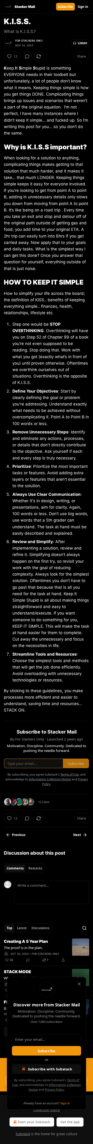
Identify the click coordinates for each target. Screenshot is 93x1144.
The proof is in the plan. (23, 947)
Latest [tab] (22, 928)
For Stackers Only (29, 40)
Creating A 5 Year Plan (26, 941)
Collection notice (46, 1110)
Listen (82, 43)
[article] (46, 951)
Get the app (70, 1122)
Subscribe (65, 7)
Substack (23, 1134)
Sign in (83, 7)
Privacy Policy (54, 1089)
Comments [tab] (15, 868)
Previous (18, 835)
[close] (79, 984)
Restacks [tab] (35, 868)
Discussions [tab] (40, 928)
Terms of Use (69, 774)
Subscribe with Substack (50, 1069)
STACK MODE (17, 971)
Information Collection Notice (50, 779)
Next (77, 835)
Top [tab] (9, 928)
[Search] (84, 928)
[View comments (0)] (27, 56)
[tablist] (24, 868)
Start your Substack (34, 1122)
